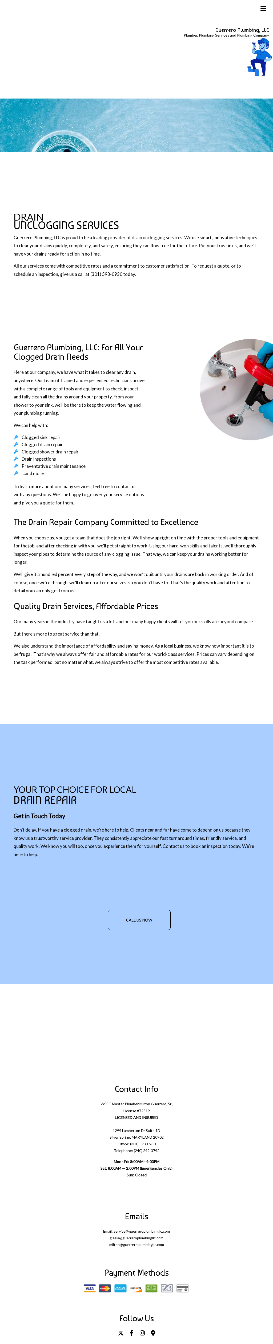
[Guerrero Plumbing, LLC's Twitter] (120, 1333)
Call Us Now (139, 920)
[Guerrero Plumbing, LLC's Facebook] (131, 1333)
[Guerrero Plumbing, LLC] (259, 56)
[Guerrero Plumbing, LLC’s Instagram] (142, 1333)
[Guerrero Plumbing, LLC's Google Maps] (153, 1333)
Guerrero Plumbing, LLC (242, 30)
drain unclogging (148, 237)
